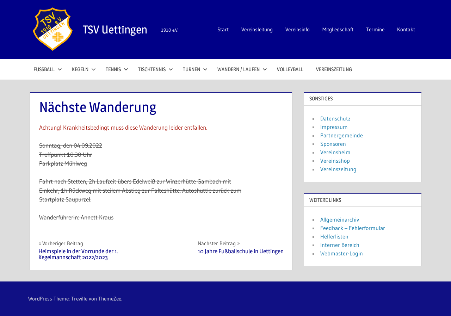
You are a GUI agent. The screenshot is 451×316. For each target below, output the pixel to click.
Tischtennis (152, 69)
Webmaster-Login (341, 253)
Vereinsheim (335, 152)
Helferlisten (334, 236)
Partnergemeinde (341, 135)
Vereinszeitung (334, 69)
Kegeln (80, 69)
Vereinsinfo (297, 29)
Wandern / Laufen (238, 69)
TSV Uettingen (115, 29)
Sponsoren (333, 143)
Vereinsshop (335, 160)
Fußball (44, 69)
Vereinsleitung (257, 29)
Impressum (334, 126)
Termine (375, 29)
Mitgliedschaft (337, 29)
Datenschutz (335, 118)
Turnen (191, 69)
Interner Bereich (339, 244)
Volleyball (290, 69)
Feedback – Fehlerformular (352, 227)
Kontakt (406, 29)
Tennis (113, 69)
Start (223, 29)
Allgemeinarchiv (339, 219)
